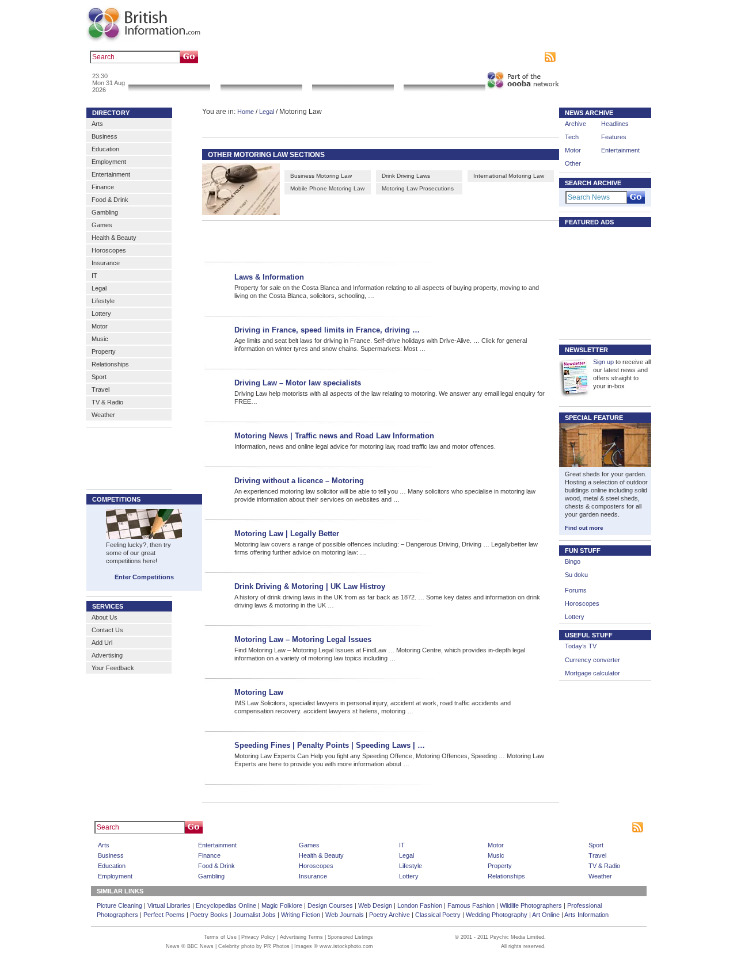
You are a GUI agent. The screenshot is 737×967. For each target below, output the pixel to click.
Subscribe (527, 56)
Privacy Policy (258, 937)
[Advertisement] (364, 239)
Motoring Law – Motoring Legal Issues (302, 639)
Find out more (584, 528)
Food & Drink (110, 199)
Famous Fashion (471, 905)
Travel (100, 389)
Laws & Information (269, 277)
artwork (309, 56)
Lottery (101, 313)
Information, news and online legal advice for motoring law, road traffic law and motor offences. (365, 446)
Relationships (110, 364)
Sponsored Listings (473, 827)
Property (104, 351)
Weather (103, 414)
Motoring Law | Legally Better (286, 533)
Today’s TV (581, 646)
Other (573, 163)
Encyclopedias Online (226, 905)
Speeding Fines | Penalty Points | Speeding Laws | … (329, 745)
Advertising (492, 56)
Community (444, 77)
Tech (572, 136)
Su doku (576, 574)
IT (94, 275)
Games (102, 224)
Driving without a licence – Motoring (299, 480)
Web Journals (344, 914)
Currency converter (592, 659)
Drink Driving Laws (406, 176)
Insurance (106, 262)
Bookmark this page (408, 56)
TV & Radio (107, 402)
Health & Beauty (114, 237)
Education (105, 149)
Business (104, 136)
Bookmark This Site (532, 827)
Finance (103, 187)
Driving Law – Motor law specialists (297, 383)
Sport (99, 376)
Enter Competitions (144, 577)
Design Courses (330, 905)
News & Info (169, 77)
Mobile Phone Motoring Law (327, 188)
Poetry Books (209, 914)
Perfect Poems (164, 914)
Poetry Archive (389, 914)
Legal (99, 288)
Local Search (261, 77)
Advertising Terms (301, 937)
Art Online (546, 914)
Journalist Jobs (254, 914)
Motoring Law (258, 692)
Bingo (572, 561)
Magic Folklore (281, 905)
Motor (100, 326)
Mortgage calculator (592, 673)
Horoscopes (109, 250)
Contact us (456, 56)
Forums (576, 590)
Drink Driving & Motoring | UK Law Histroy (309, 586)
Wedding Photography (496, 914)
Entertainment (111, 174)
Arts (97, 123)
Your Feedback (113, 667)
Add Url (102, 642)
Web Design (375, 905)
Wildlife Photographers (531, 905)
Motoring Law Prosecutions (418, 188)
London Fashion (419, 905)
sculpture (281, 56)
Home (245, 111)
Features (613, 136)
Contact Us (107, 629)
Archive (575, 123)
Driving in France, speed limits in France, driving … (327, 330)
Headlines (615, 123)
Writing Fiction (300, 914)
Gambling (105, 212)
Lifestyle (103, 300)
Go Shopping (352, 77)
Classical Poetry (438, 914)
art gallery (249, 56)
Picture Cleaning (119, 905)
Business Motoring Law (321, 176)
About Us (104, 617)
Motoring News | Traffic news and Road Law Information (334, 435)
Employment (109, 161)
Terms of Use (220, 937)
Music (100, 338)
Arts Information (586, 914)
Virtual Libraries (169, 905)
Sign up (603, 361)
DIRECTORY (111, 112)
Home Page (388, 827)
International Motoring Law (508, 176)
